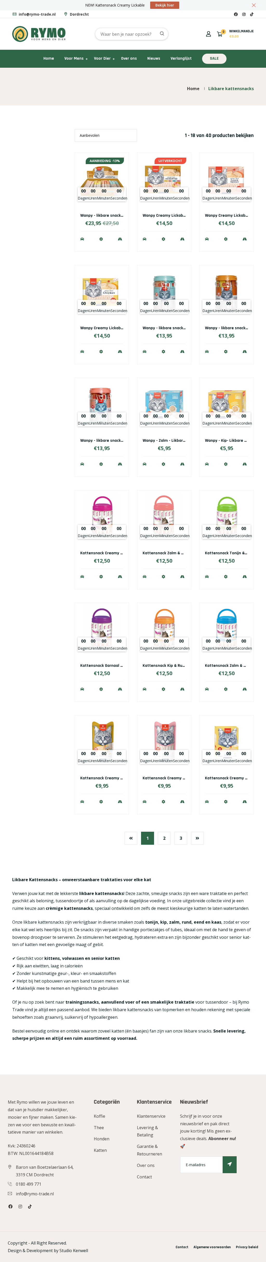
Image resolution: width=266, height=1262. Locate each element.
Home (48, 58)
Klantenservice (151, 1116)
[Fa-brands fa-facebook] (236, 14)
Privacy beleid (247, 1247)
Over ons (129, 58)
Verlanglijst (181, 58)
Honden (101, 1139)
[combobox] (131, 34)
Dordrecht (79, 14)
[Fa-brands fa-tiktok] (252, 14)
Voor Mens (74, 58)
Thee (99, 1127)
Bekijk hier (164, 5)
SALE (214, 58)
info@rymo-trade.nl (37, 14)
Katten (100, 1150)
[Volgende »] (197, 838)
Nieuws (153, 58)
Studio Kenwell (73, 1250)
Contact (144, 1177)
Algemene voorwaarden (212, 1247)
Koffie (99, 1116)
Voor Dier (102, 58)
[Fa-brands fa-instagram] (244, 14)
